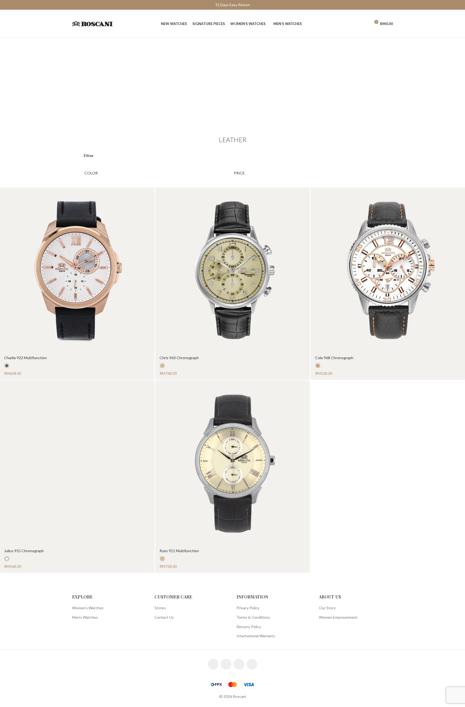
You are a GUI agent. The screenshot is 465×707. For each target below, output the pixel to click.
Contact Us (164, 617)
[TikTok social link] (251, 664)
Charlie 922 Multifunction (25, 357)
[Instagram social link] (226, 664)
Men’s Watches (85, 617)
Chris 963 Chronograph (179, 357)
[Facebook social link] (213, 664)
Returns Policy (249, 626)
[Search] (355, 24)
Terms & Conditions (253, 617)
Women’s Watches (88, 608)
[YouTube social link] (239, 664)
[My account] (364, 24)
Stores (160, 608)
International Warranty (256, 636)
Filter (89, 155)
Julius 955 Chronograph (24, 550)
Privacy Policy (248, 608)
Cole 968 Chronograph (334, 357)
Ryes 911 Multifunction (179, 550)
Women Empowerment (338, 617)
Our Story (327, 608)
